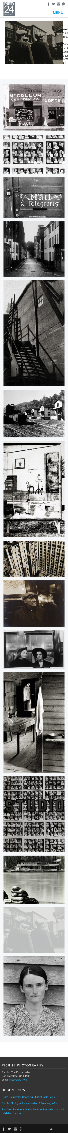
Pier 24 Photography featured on (29, 1103)
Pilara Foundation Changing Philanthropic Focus (28, 1097)
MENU (58, 12)
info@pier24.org (18, 1079)
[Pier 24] (9, 14)
